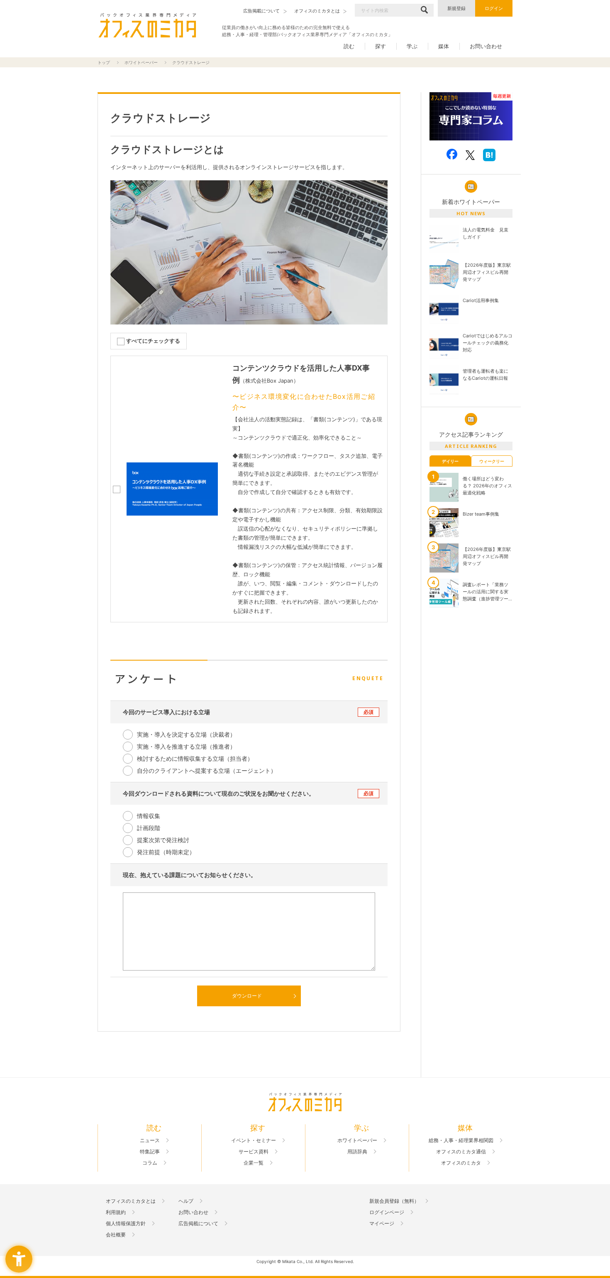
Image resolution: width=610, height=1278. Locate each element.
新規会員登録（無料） (394, 1201)
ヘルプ (185, 1201)
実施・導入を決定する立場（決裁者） (186, 734)
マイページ (381, 1223)
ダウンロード (247, 996)
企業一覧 (254, 1162)
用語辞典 (357, 1151)
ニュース (150, 1140)
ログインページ (386, 1212)
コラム (149, 1162)
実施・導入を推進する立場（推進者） (186, 746)
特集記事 (150, 1151)
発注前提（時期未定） (166, 851)
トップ (104, 62)
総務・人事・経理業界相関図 (461, 1140)
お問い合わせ (486, 46)
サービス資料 (253, 1151)
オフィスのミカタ (461, 1162)
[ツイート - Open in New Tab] (470, 155)
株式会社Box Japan (269, 380)
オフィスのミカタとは (131, 1201)
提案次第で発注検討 (163, 839)
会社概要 (116, 1234)
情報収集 (148, 815)
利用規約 (116, 1212)
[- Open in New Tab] (470, 116)
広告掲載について (198, 1223)
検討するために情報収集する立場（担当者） (195, 758)
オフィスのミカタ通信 (461, 1151)
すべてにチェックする (153, 341)
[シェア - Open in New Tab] (452, 154)
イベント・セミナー (253, 1140)
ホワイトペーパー (141, 62)
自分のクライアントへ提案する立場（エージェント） (206, 770)
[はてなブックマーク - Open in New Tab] (489, 155)
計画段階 (148, 827)
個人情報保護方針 (126, 1223)
